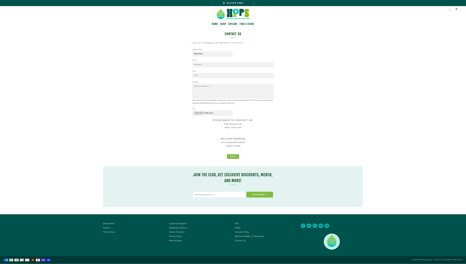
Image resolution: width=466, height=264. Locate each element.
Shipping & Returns (178, 228)
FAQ (237, 223)
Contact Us (240, 240)
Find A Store (109, 232)
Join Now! (258, 194)
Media (237, 228)
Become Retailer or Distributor (249, 236)
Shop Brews (108, 223)
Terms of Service (177, 232)
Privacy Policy (175, 236)
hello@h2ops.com (235, 124)
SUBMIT (233, 156)
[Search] (461, 9)
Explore (106, 228)
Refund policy (175, 240)
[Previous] (212, 3)
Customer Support (178, 223)
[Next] (253, 3)
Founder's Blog (242, 232)
